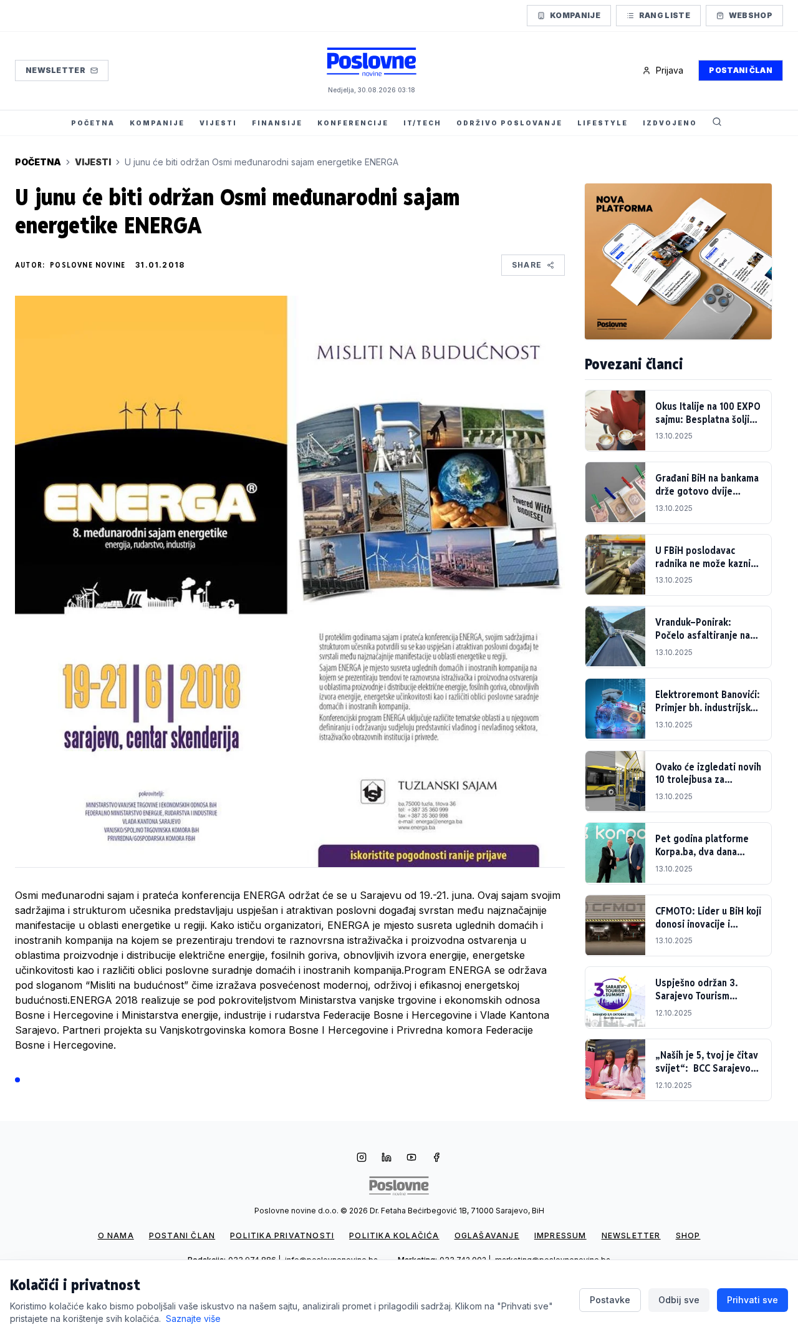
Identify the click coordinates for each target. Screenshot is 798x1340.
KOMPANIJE (157, 123)
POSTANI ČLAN (182, 1235)
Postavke (610, 1299)
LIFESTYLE (602, 123)
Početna (38, 162)
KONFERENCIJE (352, 123)
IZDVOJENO (670, 123)
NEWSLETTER (631, 1235)
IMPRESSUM (560, 1235)
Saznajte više (193, 1318)
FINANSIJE (277, 123)
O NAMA (116, 1235)
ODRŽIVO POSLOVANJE (509, 123)
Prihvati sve (752, 1299)
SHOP (688, 1235)
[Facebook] (436, 1158)
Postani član (740, 70)
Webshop (750, 15)
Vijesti (93, 162)
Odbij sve (678, 1299)
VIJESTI (218, 123)
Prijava (669, 70)
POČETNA (93, 123)
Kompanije (575, 15)
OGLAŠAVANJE (486, 1235)
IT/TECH (422, 123)
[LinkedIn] (387, 1158)
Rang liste (664, 15)
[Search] (717, 122)
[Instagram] (362, 1158)
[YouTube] (411, 1158)
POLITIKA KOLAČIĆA (394, 1235)
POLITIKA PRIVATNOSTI (282, 1235)
